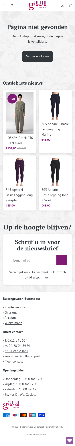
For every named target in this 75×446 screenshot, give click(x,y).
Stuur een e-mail (16, 351)
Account (10, 317)
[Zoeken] (12, 5)
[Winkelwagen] (71, 5)
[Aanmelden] (61, 260)
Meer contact (14, 361)
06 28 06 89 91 (20, 346)
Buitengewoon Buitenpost (32, 426)
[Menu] (4, 5)
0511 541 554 (17, 340)
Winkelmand (13, 323)
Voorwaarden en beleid (37, 434)
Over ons (11, 312)
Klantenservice (15, 307)
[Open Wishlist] (69, 440)
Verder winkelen (37, 56)
